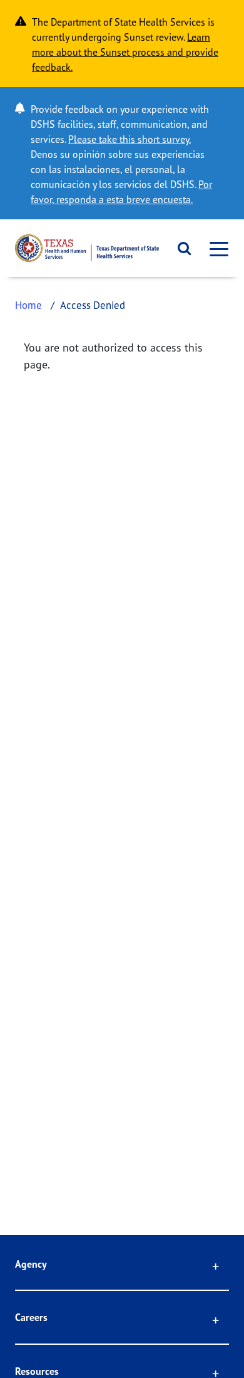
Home (28, 304)
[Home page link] (87, 248)
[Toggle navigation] (215, 248)
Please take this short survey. (129, 139)
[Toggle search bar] (179, 248)
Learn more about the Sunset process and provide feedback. (125, 52)
